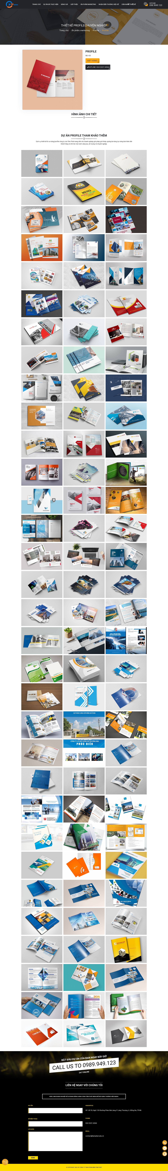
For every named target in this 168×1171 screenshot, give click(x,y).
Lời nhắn (31, 1129)
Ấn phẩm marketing (88, 4)
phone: (87, 1118)
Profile (96, 30)
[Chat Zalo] (164, 1154)
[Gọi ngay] (164, 1143)
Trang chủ (36, 4)
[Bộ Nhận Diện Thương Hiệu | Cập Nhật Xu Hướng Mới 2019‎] (13, 4)
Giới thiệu (74, 4)
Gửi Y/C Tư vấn (5, 1162)
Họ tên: (30, 1105)
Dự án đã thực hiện (50, 4)
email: (87, 1131)
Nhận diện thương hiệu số (109, 4)
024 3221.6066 (91, 1123)
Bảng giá (64, 4)
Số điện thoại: (33, 1119)
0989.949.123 (99, 1064)
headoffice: (89, 1105)
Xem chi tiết (41, 163)
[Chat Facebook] (164, 1148)
